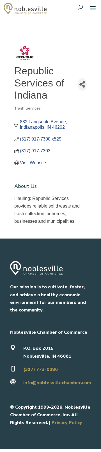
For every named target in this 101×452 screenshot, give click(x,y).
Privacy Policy (67, 423)
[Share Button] (82, 84)
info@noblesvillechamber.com (57, 383)
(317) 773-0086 (40, 369)
